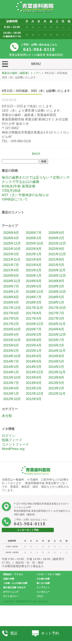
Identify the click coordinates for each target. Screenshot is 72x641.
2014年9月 (34, 356)
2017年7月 (56, 313)
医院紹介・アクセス (13, 574)
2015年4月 (34, 345)
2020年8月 (11, 275)
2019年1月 (11, 292)
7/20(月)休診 (11, 190)
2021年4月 (11, 270)
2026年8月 (11, 233)
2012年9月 (34, 399)
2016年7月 (34, 329)
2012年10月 (12, 399)
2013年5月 (56, 383)
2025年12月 (12, 243)
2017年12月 (12, 308)
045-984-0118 (39, 49)
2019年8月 (56, 281)
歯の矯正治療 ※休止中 (14, 587)
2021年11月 (11, 259)
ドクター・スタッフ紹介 (49, 574)
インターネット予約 (28, 530)
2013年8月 (56, 377)
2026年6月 (56, 233)
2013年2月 (56, 388)
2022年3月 (11, 254)
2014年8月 (56, 356)
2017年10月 (57, 308)
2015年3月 (56, 345)
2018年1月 (56, 302)
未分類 (7, 416)
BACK (36, 153)
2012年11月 (57, 393)
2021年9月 (34, 259)
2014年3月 (34, 367)
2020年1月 (34, 275)
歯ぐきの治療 (43, 583)
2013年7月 (11, 383)
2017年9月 (11, 313)
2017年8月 (34, 313)
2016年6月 (56, 329)
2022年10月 (12, 249)
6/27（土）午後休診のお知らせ (25, 195)
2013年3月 (34, 388)
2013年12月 (34, 372)
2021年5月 (56, 265)
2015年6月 (11, 345)
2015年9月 (34, 340)
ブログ (40, 596)
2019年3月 (56, 286)
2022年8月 (56, 249)
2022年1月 (34, 254)
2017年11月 (34, 308)
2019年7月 (11, 286)
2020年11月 (57, 270)
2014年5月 (56, 361)
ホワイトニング (11, 592)
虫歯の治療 (8, 578)
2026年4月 (11, 238)
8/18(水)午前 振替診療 (18, 186)
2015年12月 (57, 334)
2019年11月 (11, 281)
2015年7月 (56, 340)
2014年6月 (34, 361)
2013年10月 (12, 377)
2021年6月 (34, 265)
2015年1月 (34, 351)
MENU (36, 64)
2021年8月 (56, 259)
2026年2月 (56, 238)
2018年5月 (56, 297)
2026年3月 (34, 238)
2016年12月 (34, 324)
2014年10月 (12, 356)
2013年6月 (34, 383)
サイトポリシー (11, 596)
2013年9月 (34, 377)
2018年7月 (34, 297)
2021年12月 (57, 254)
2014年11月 (57, 351)
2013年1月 (11, 393)
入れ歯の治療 (43, 578)
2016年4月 (11, 334)
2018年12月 (34, 292)
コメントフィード (15, 444)
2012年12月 (34, 393)
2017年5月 (11, 318)
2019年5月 (34, 286)
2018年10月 (57, 292)
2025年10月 (34, 243)
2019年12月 (57, 275)
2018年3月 (34, 302)
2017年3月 (56, 318)
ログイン (8, 436)
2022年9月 (34, 249)
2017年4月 (34, 318)
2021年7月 (11, 265)
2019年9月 (34, 281)
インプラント (43, 587)
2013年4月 (11, 388)
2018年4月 (11, 302)
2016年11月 (57, 324)
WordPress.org (13, 449)
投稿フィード (12, 440)
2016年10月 (12, 329)
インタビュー (43, 592)
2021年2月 (34, 270)
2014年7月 (11, 361)
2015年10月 (12, 340)
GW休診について (15, 199)
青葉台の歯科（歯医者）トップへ (21, 73)
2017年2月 (11, 324)
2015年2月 (11, 351)
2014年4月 (11, 367)
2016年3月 (34, 334)
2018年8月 (11, 297)
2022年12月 (57, 243)
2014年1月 (11, 372)
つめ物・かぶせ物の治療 (15, 583)
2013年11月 (57, 372)
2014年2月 (56, 367)
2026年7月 (34, 233)
